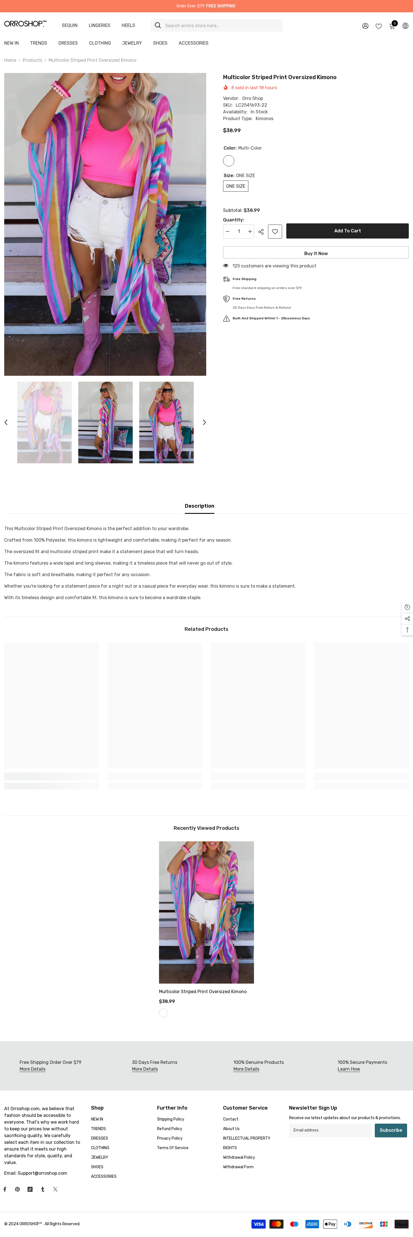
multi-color (163, 1012)
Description (199, 506)
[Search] (217, 25)
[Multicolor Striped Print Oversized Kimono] (206, 912)
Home (10, 60)
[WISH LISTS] (379, 26)
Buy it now (316, 253)
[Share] (263, 232)
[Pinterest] (17, 1189)
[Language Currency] (405, 25)
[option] (105, 224)
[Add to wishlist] (275, 232)
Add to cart (347, 230)
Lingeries (99, 25)
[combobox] (222, 25)
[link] (51, 776)
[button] (6, 422)
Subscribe (391, 1130)
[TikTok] (30, 1189)
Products (32, 60)
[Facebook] (5, 1189)
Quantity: (233, 220)
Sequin (70, 25)
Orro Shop (252, 98)
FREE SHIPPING (220, 6)
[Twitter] (55, 1189)
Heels (128, 25)
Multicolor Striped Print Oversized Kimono (203, 991)
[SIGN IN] (365, 25)
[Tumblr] (42, 1189)
